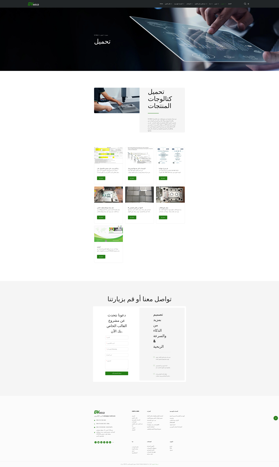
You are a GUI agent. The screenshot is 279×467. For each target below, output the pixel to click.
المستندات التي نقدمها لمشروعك (136, 169)
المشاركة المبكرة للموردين (176, 427)
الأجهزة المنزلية (150, 446)
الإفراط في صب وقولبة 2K (153, 425)
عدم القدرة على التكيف (137, 424)
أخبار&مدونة (134, 453)
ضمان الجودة (135, 449)
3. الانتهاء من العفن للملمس (135, 208)
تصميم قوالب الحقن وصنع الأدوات (154, 418)
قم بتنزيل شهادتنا (163, 169)
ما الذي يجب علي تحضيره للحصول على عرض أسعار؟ (107, 169)
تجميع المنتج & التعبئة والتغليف (154, 429)
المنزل (133, 416)
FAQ (171, 448)
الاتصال (133, 430)
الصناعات (134, 422)
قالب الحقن (134, 418)
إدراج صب (149, 422)
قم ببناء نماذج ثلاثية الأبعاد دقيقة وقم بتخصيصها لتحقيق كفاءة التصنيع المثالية (163, 358)
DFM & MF (172, 422)
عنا (132, 426)
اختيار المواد (172, 425)
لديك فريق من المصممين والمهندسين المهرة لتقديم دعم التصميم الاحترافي (163, 367)
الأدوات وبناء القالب (174, 420)
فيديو (171, 446)
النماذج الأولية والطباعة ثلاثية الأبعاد (155, 416)
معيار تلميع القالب (163, 208)
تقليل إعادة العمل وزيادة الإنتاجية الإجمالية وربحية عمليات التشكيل (163, 375)
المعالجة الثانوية (150, 427)
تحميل (106, 35)
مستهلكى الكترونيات (151, 448)
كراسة (99, 247)
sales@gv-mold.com (109, 416)
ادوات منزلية (150, 454)
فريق (133, 451)
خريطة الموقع (155, 464)
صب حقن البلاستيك (151, 420)
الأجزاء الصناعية (150, 450)
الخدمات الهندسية (136, 420)
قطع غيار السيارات (151, 452)
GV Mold (96, 35)
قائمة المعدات (135, 447)
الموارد (101, 35)
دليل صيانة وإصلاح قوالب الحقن (105, 208)
